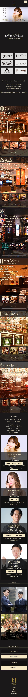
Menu (14, 689)
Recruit (14, 691)
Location (14, 687)
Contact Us (14, 693)
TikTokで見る (14, 667)
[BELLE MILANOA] (14, 3)
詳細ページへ (14, 152)
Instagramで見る (14, 656)
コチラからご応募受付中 (14, 38)
